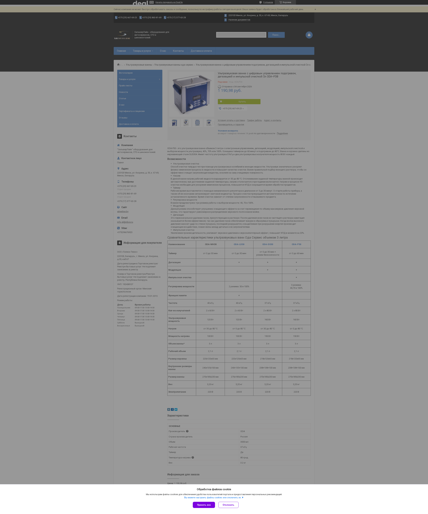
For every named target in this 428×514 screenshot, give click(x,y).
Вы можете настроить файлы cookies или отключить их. (213, 497)
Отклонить (228, 505)
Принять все (204, 505)
